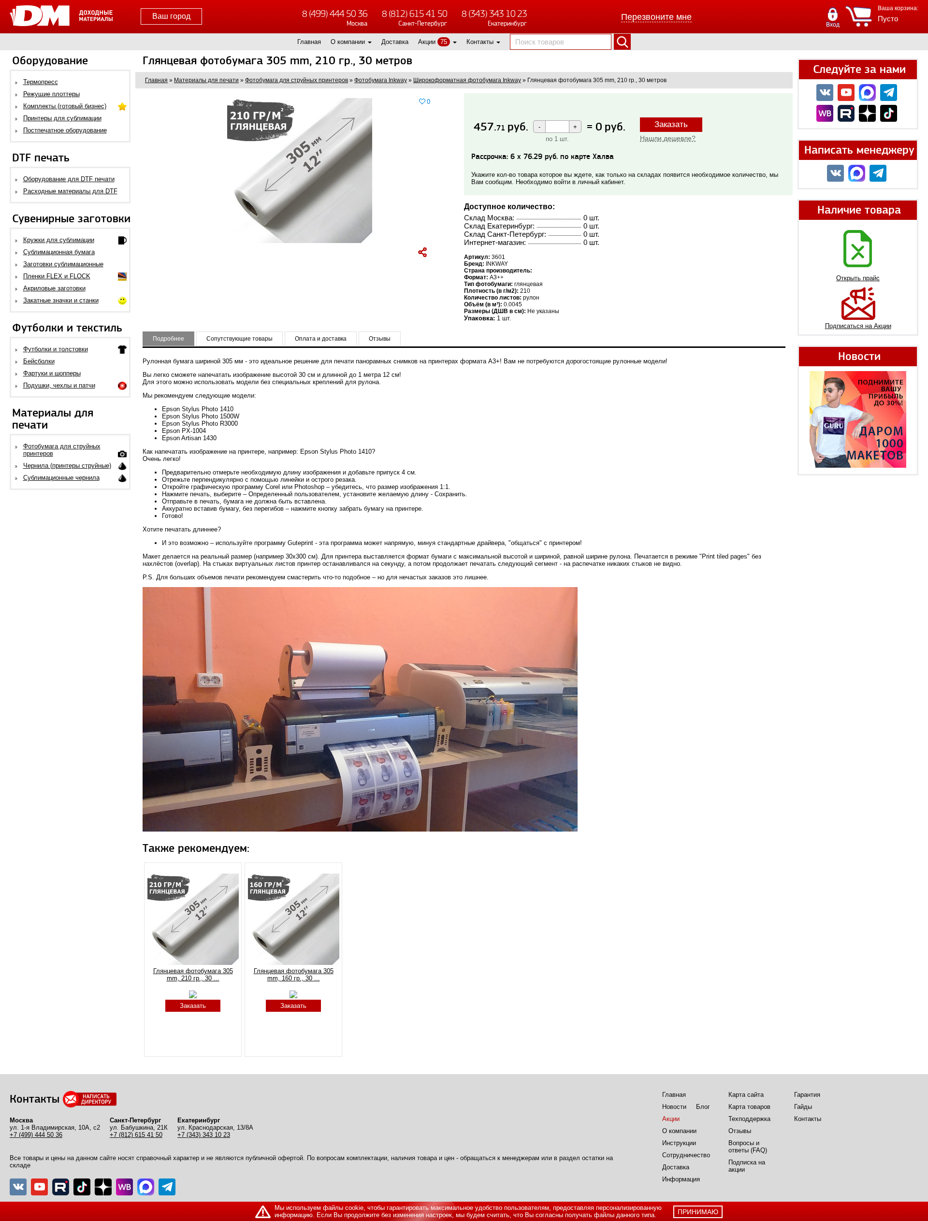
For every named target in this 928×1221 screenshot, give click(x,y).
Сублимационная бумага (59, 252)
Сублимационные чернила (61, 477)
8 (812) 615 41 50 (414, 13)
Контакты (479, 41)
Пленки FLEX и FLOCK (56, 276)
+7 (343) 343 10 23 (203, 1134)
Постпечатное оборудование (65, 130)
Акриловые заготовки (54, 288)
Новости (674, 1106)
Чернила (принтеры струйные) (67, 465)
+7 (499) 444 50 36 (36, 1134)
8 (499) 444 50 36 (334, 13)
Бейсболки (39, 361)
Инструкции (679, 1143)
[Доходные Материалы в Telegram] (888, 92)
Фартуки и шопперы (52, 373)
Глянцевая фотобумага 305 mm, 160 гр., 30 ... (294, 974)
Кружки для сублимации (58, 240)
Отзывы (739, 1131)
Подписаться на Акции (858, 326)
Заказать (671, 124)
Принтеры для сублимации (62, 118)
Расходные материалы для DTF (70, 191)
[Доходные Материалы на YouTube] (846, 92)
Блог (703, 1106)
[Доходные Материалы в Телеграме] (167, 1186)
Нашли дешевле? (668, 138)
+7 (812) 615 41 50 (136, 1134)
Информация (681, 1179)
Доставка (394, 41)
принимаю (698, 1212)
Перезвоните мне (656, 17)
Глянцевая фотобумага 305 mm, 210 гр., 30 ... (193, 974)
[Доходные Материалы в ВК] (824, 92)
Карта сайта (746, 1094)
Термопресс (40, 82)
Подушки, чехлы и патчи (59, 385)
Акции (426, 41)
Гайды (803, 1106)
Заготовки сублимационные (63, 264)
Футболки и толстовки (55, 349)
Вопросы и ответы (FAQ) (747, 1146)
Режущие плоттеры (51, 94)
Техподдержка (749, 1118)
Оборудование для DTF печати (69, 179)
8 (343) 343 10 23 (494, 13)
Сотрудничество (686, 1155)
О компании (348, 41)
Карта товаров (749, 1106)
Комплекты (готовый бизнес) (64, 106)
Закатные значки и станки (61, 300)
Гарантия (807, 1094)
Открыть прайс (858, 278)
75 (443, 41)
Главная (309, 41)
